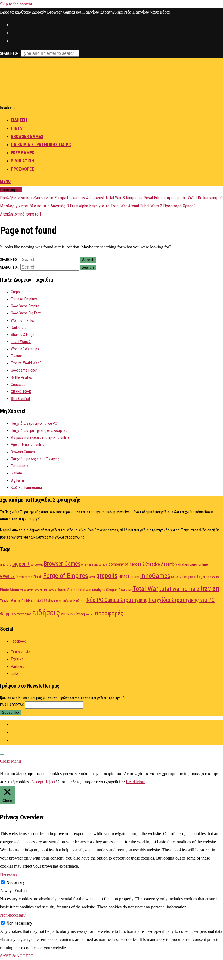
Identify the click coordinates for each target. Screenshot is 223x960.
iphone (176, 576)
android (5, 564)
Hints (17, 128)
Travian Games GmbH (15, 601)
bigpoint (21, 564)
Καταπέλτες (65, 601)
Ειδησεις (19, 120)
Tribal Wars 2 (21, 341)
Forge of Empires (24, 299)
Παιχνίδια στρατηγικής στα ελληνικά (39, 430)
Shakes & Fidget (23, 334)
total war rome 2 (179, 589)
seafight (98, 589)
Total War (145, 589)
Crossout (18, 384)
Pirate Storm (9, 589)
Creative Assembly (161, 564)
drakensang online (193, 564)
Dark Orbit (18, 327)
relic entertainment (31, 590)
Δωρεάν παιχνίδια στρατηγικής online (40, 437)
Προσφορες (22, 169)
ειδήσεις (46, 612)
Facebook (18, 641)
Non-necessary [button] (13, 915)
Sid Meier (126, 590)
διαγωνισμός (23, 614)
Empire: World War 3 (26, 363)
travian (209, 588)
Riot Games (49, 590)
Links (15, 673)
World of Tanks (22, 320)
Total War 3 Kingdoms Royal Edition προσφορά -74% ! (151, 197)
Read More (135, 781)
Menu (5, 181)
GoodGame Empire (25, 306)
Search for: (10, 53)
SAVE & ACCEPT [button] (16, 955)
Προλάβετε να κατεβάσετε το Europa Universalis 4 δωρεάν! (52, 197)
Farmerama (19, 466)
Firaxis (37, 577)
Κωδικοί (79, 600)
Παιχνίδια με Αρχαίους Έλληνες (35, 459)
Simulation (22, 160)
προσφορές (109, 613)
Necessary (16, 882)
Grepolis (17, 292)
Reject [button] (49, 781)
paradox (214, 577)
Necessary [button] (9, 874)
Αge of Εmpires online (28, 444)
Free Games (22, 152)
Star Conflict (20, 398)
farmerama (24, 576)
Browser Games (27, 136)
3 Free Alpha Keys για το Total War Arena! (103, 206)
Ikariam (16, 473)
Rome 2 (63, 589)
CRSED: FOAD (21, 391)
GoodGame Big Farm (26, 313)
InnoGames (155, 576)
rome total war (80, 589)
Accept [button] (37, 781)
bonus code (36, 564)
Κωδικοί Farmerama (26, 487)
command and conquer (94, 564)
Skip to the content (16, 4)
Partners (17, 666)
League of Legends (195, 577)
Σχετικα (17, 659)
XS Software (49, 601)
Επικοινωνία (20, 652)
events (7, 576)
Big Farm (17, 480)
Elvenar (16, 356)
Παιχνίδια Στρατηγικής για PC (34, 423)
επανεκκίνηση (73, 614)
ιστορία (90, 614)
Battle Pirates (21, 377)
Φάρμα (6, 613)
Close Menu (10, 761)
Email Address (12, 705)
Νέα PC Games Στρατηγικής (117, 600)
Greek (92, 577)
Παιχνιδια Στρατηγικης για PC (41, 144)
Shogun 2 (113, 589)
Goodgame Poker (24, 370)
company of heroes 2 (127, 564)
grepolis (106, 576)
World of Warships (25, 349)
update (36, 601)
